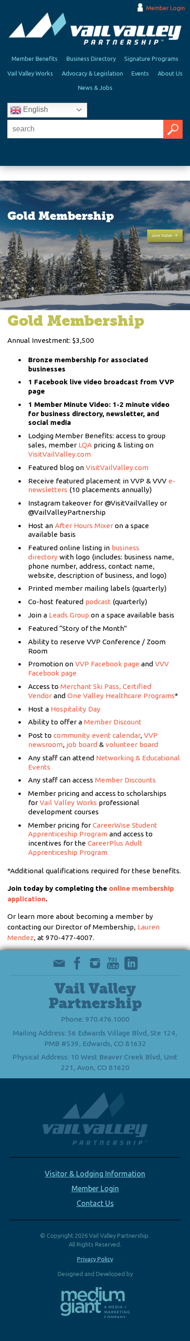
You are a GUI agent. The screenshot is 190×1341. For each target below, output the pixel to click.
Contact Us (95, 1203)
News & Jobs (95, 87)
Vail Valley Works (30, 73)
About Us (170, 73)
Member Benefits (35, 58)
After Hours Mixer (84, 525)
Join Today (162, 235)
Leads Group (69, 615)
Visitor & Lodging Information (95, 1173)
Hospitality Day (76, 709)
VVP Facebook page (107, 664)
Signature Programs (151, 58)
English (34, 109)
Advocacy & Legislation (92, 73)
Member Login (165, 8)
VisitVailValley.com (59, 454)
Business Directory (91, 58)
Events (140, 73)
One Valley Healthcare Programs (121, 696)
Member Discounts (125, 780)
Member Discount (113, 722)
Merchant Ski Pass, (90, 686)
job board (81, 744)
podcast (99, 602)
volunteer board (132, 744)
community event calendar (96, 735)
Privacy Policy (95, 1259)
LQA (85, 445)
